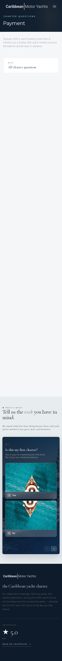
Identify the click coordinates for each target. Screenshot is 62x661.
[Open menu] (54, 6)
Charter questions (19, 16)
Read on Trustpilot (16, 644)
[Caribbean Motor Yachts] (26, 6)
